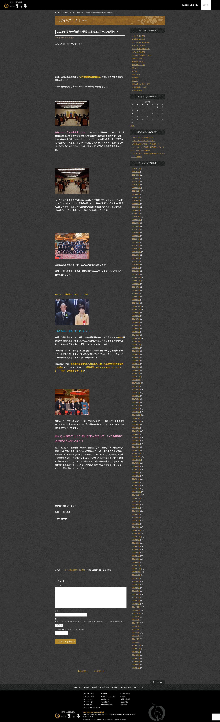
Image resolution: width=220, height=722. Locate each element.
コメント (58, 585)
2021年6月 (136, 265)
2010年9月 (136, 652)
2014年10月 (136, 498)
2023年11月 (136, 191)
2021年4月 (136, 268)
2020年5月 (136, 290)
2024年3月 (136, 181)
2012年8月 (136, 581)
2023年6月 (136, 201)
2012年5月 (136, 591)
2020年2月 (136, 300)
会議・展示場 (125, 699)
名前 (56, 611)
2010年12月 (136, 645)
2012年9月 (136, 578)
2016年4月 (136, 441)
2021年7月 (136, 261)
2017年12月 (136, 377)
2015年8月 (136, 466)
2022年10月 (136, 220)
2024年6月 (136, 178)
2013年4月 (136, 556)
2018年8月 (136, 351)
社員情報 (81, 570)
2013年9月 (136, 540)
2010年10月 (136, 649)
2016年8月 (136, 428)
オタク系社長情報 (138, 36)
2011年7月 (136, 623)
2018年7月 (136, 354)
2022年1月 (136, 249)
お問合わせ (106, 699)
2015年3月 (136, 482)
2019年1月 (136, 335)
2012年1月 (136, 604)
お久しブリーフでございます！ (143, 141)
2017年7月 (136, 393)
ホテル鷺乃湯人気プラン (141, 49)
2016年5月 (136, 437)
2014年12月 (136, 492)
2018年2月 (136, 370)
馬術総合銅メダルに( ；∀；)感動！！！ (146, 144)
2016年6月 (136, 434)
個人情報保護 (88, 705)
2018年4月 (136, 364)
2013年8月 (136, 543)
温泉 (87, 687)
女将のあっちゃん (138, 62)
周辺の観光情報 (107, 705)
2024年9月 (136, 175)
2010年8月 (136, 655)
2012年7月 (136, 585)
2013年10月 (136, 537)
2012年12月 (136, 569)
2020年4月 (136, 293)
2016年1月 (136, 450)
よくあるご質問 (89, 696)
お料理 (116, 687)
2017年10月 (136, 383)
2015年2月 (136, 485)
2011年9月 (136, 617)
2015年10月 (136, 460)
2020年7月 (136, 287)
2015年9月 (136, 463)
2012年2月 (136, 601)
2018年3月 (136, 367)
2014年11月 (136, 495)
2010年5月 (136, 665)
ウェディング (88, 699)
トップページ (59, 12)
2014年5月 (136, 514)
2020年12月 (136, 277)
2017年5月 (136, 399)
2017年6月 (136, 396)
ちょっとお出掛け (138, 46)
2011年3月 (136, 636)
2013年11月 (136, 533)
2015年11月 (136, 457)
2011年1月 (136, 642)
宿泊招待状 (124, 702)
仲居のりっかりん (138, 58)
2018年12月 (136, 338)
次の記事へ (98, 671)
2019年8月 (136, 316)
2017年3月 (136, 405)
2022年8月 (136, 226)
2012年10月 (136, 575)
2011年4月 (136, 633)
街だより (135, 81)
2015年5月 (136, 476)
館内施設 (105, 687)
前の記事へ (83, 671)
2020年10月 (136, 281)
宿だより (135, 68)
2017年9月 (136, 386)
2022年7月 (136, 229)
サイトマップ (88, 702)
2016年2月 (136, 447)
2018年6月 (136, 357)
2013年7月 (136, 546)
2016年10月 (136, 421)
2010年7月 (136, 658)
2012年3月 (136, 597)
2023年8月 (136, 194)
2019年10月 (136, 309)
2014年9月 (136, 501)
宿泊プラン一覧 (89, 693)
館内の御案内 (137, 90)
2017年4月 (136, 402)
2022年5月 (136, 236)
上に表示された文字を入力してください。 (70, 629)
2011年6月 (136, 626)
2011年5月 (136, 629)
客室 (96, 687)
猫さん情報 (136, 74)
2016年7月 (136, 431)
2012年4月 (136, 594)
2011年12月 (136, 607)
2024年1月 (136, 185)
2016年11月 (136, 418)
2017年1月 (136, 412)
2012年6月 (136, 588)
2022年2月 (136, 245)
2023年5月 (136, 204)
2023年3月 (136, 207)
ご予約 (206, 5)
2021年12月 (136, 252)
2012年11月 (136, 572)
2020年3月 (136, 297)
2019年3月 (136, 332)
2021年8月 (136, 258)
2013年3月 (136, 559)
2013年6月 (136, 549)
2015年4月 (136, 479)
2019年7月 (136, 319)
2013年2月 (136, 562)
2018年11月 (136, 341)
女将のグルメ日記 (138, 65)
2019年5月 (136, 325)
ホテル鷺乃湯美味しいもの (141, 55)
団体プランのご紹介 (109, 696)
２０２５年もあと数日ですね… (143, 137)
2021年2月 (136, 271)
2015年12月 (136, 453)
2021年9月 (136, 255)
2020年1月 (136, 303)
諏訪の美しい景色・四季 (141, 84)
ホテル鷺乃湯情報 (78, 12)
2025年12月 (136, 168)
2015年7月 (136, 469)
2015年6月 (136, 473)
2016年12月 (136, 415)
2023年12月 (136, 188)
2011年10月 (136, 613)
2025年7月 (136, 172)
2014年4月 (136, 517)
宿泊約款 (124, 705)
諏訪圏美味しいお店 (139, 87)
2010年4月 (136, 668)
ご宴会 (123, 696)
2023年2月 (136, 210)
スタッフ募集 (125, 693)
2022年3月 (136, 242)
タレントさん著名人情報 (141, 42)
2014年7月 (136, 508)
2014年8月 (136, 505)
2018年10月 (136, 345)
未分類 (134, 71)
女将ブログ (68, 12)
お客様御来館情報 (138, 39)
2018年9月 (136, 348)
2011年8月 (136, 620)
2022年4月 (136, 239)
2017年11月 (136, 380)
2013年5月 (136, 553)
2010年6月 (136, 661)
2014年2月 (136, 524)
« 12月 (132, 126)
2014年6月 (136, 511)
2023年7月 (136, 197)
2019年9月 (136, 313)
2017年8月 (136, 389)
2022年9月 (136, 223)
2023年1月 (136, 213)
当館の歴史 (127, 687)
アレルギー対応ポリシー (92, 707)
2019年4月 (136, 329)
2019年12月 (136, 306)
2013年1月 (136, 565)
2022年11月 (136, 217)
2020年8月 (136, 284)
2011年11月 (136, 610)
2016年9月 (136, 425)
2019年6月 (136, 322)
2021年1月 (136, 274)
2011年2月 (136, 639)
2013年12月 (136, 530)
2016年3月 (136, 444)
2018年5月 (136, 361)
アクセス (139, 687)
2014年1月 (136, 527)
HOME (79, 687)
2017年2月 (136, 409)
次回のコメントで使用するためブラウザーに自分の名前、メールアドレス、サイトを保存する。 (89, 621)
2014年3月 (136, 521)
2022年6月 (136, 233)
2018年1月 (136, 373)
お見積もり (106, 702)
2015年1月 (136, 489)
